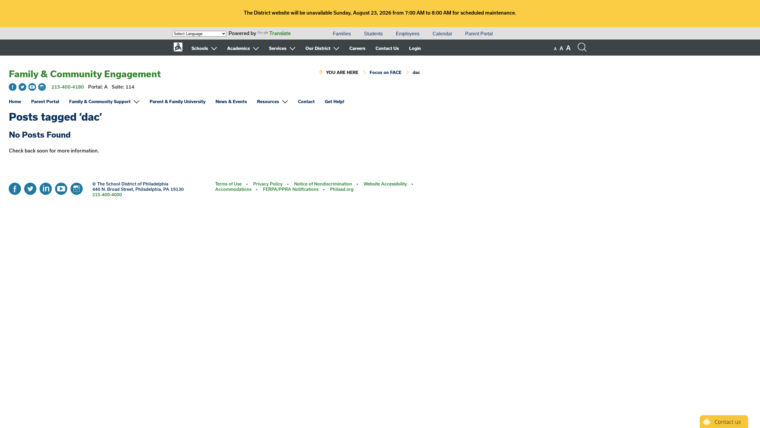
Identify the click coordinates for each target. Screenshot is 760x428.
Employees (407, 33)
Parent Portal (479, 33)
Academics (238, 48)
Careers (357, 48)
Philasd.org (342, 189)
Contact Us (387, 48)
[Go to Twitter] (22, 87)
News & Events (231, 101)
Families (342, 33)
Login (415, 48)
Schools (199, 48)
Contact (306, 101)
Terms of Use (228, 183)
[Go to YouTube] (32, 87)
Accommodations (233, 189)
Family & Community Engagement (85, 73)
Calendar (442, 33)
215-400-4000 (107, 194)
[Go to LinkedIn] (46, 187)
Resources (268, 101)
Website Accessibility (385, 183)
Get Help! (334, 101)
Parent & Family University (177, 101)
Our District (317, 48)
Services (277, 48)
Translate (280, 33)
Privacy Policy (268, 183)
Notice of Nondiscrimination (323, 183)
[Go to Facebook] (12, 87)
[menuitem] (306, 34)
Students (373, 33)
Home (15, 101)
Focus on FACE (385, 72)
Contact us (728, 421)
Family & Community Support (100, 101)
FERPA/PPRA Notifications (291, 189)
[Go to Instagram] (42, 87)
